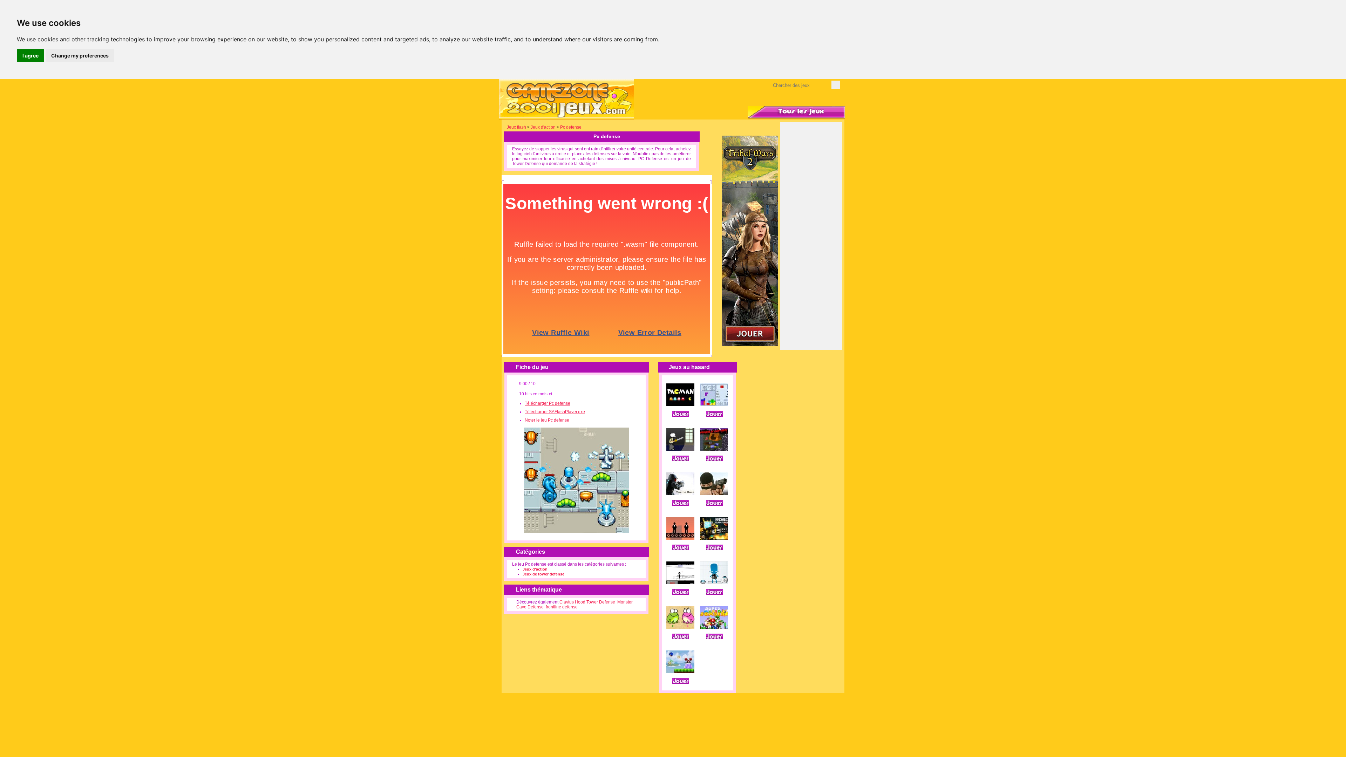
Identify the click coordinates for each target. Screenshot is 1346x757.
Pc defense (571, 127)
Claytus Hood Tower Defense (587, 602)
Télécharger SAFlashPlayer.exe (555, 411)
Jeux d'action (543, 127)
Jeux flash (516, 127)
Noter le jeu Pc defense (547, 420)
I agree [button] (30, 56)
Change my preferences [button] (80, 56)
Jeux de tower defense (543, 574)
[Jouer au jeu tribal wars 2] (750, 344)
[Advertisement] (811, 241)
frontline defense (562, 607)
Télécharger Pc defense (547, 403)
